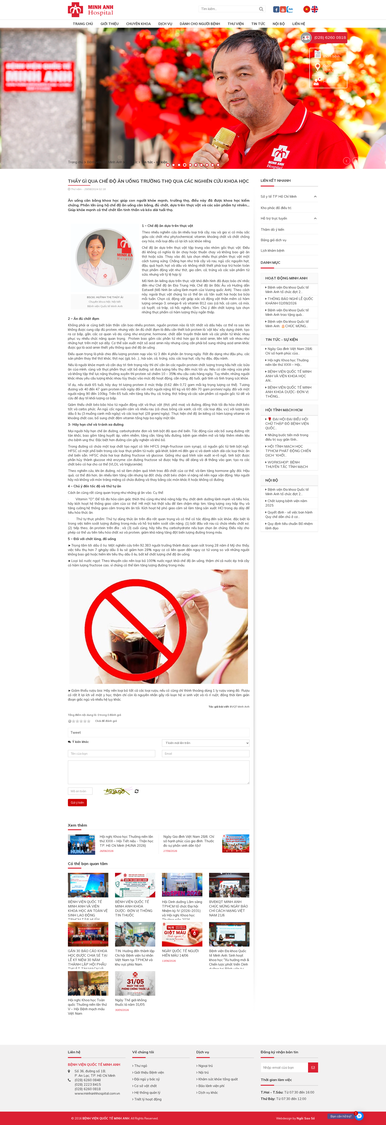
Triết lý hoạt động (147, 1099)
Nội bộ (279, 24)
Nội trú (203, 1072)
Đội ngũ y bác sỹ (146, 1079)
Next (355, 160)
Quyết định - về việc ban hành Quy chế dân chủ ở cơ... (289, 514)
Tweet (75, 732)
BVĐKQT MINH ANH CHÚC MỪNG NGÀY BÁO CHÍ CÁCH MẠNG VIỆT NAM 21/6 (228, 908)
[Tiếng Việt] (306, 9)
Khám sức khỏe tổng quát (217, 1079)
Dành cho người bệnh (200, 24)
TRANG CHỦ (83, 24)
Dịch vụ (165, 24)
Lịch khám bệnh (272, 250)
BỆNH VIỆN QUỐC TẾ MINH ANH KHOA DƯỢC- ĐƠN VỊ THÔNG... (288, 391)
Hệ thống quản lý (146, 1092)
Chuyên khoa (138, 24)
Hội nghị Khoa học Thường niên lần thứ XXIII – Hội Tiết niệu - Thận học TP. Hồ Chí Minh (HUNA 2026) (126, 841)
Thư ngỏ (140, 1066)
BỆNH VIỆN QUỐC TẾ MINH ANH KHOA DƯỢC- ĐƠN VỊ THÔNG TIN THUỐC (133, 908)
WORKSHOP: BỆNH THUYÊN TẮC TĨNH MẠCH (286, 464)
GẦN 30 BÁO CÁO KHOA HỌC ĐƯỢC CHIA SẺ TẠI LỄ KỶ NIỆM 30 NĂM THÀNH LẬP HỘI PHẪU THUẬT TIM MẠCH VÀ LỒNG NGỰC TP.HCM (87, 962)
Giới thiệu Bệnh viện (148, 1072)
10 (218, 165)
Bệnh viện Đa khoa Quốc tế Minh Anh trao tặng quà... (287, 312)
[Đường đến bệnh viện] (318, 67)
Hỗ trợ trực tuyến (274, 218)
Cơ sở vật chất (145, 1086)
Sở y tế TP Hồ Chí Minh (279, 196)
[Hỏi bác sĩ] (318, 81)
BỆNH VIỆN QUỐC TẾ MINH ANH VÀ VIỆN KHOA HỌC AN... (288, 376)
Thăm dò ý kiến (272, 229)
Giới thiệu (110, 24)
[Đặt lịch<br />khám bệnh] (318, 54)
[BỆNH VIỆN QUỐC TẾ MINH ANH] (90, 9)
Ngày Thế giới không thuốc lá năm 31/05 (131, 1002)
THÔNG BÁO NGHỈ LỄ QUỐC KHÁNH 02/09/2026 (289, 301)
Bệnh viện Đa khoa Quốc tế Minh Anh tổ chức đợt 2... (287, 289)
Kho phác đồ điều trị (276, 208)
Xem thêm (77, 825)
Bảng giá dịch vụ (273, 240)
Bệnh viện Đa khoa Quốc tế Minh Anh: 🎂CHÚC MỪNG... (287, 323)
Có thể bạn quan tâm (88, 863)
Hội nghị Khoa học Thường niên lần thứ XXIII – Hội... (286, 362)
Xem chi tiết (37, 118)
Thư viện (236, 24)
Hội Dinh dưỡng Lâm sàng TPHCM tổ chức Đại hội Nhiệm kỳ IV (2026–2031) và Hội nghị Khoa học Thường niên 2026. (182, 911)
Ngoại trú (205, 1066)
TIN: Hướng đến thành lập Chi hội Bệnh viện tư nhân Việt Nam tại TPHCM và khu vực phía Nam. (135, 957)
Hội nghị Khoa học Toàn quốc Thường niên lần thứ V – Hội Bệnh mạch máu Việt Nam (87, 1007)
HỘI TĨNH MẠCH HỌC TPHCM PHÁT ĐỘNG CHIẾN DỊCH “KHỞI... (288, 450)
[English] (314, 9)
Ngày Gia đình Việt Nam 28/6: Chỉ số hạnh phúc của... (289, 351)
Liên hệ (298, 24)
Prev (346, 160)
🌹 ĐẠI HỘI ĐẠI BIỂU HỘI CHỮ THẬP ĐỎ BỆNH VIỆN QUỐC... (287, 423)
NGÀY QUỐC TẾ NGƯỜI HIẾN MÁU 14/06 (180, 953)
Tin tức (258, 24)
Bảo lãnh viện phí (210, 1086)
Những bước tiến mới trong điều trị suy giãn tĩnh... (286, 437)
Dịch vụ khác (207, 1092)
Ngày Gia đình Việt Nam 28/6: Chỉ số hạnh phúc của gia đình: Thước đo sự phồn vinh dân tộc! (188, 841)
